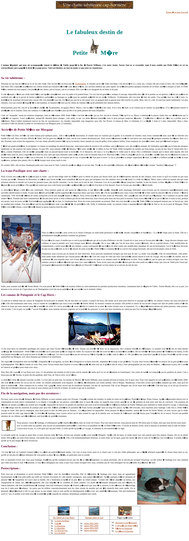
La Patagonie (60, 526)
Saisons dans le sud (94, 517)
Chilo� (58, 523)
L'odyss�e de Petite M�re (126, 526)
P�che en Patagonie (123, 528)
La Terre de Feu (61, 531)
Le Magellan (60, 528)
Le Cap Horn (60, 533)
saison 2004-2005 (91, 528)
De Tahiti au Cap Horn (63, 517)
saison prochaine (90, 530)
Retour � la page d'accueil (177, 12)
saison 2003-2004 (91, 526)
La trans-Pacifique (62, 521)
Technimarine (80, 84)
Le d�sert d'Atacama (124, 531)
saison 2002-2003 (91, 523)
